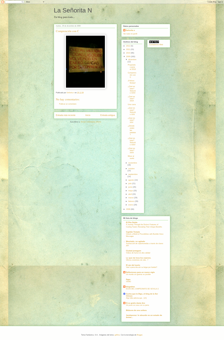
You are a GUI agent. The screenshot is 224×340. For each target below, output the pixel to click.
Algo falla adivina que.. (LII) (136, 298)
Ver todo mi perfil (130, 34)
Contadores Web (156, 44)
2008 (128, 209)
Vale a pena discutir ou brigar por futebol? (141, 267)
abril (130, 194)
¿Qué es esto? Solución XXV (132, 111)
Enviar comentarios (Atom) (91, 122)
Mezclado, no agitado (135, 241)
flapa (128, 279)
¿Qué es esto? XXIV (131, 150)
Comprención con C (132, 75)
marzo (131, 198)
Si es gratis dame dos (135, 303)
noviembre (132, 163)
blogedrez (130, 287)
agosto (131, 180)
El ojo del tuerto (133, 265)
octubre (131, 168)
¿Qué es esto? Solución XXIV (132, 141)
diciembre (132, 59)
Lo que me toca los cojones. (138, 258)
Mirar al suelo (131, 157)
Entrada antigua (107, 115)
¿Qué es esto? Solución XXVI (132, 89)
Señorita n (130, 30)
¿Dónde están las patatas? (132, 130)
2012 (128, 46)
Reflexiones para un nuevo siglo (140, 272)
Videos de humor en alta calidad (138, 253)
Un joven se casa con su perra (137, 305)
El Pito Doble (131, 222)
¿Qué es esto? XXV (131, 120)
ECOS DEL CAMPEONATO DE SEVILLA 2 (142, 289)
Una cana (132, 104)
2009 (128, 56)
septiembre (133, 174)
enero (131, 205)
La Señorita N (73, 10)
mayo (130, 191)
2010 (128, 53)
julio (130, 183)
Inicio (87, 115)
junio (130, 187)
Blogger (139, 335)
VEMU (128, 281)
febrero (131, 201)
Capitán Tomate (133, 232)
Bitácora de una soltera (136, 310)
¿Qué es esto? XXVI (131, 98)
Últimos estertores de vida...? (137, 260)
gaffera (117, 335)
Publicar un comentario (67, 104)
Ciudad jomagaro (133, 251)
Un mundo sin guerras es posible (138, 274)
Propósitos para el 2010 (132, 67)
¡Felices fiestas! (132, 82)
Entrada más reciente (65, 115)
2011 (128, 49)
